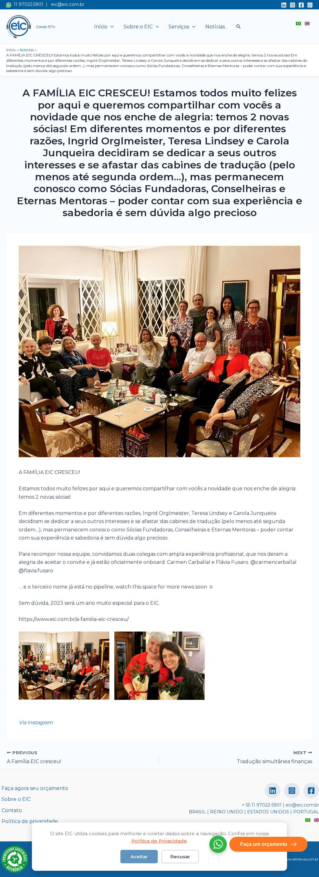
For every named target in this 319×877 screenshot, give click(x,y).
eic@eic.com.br (67, 4)
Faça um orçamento (263, 844)
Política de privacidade (30, 821)
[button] (238, 26)
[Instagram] (292, 5)
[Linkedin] (284, 5)
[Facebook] (301, 5)
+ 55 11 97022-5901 (262, 805)
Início (100, 27)
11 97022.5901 (27, 4)
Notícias (215, 27)
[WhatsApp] (310, 5)
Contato (12, 810)
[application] (110, 27)
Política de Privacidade (159, 841)
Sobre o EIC (138, 27)
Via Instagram (36, 722)
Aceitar (139, 857)
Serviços (179, 27)
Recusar (180, 857)
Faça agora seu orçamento (35, 788)
